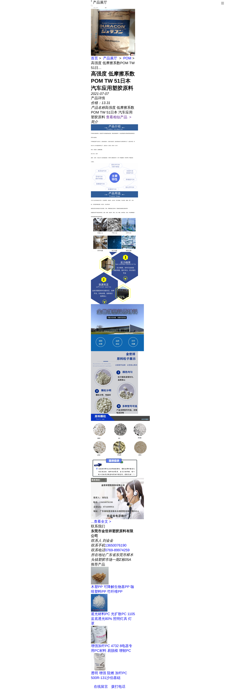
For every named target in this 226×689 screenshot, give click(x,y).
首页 (94, 58)
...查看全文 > (101, 521)
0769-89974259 (117, 550)
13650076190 (115, 545)
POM (127, 58)
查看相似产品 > (118, 117)
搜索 (105, 7)
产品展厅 (110, 58)
